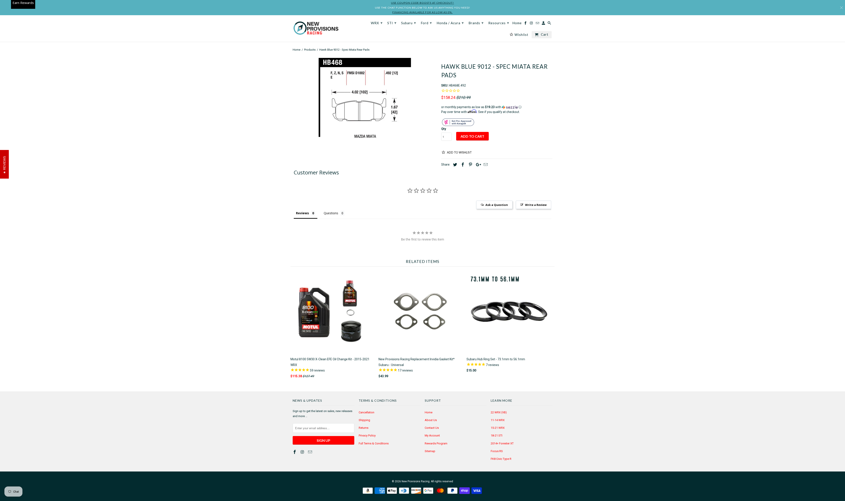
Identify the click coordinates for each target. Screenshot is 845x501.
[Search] (550, 24)
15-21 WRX (498, 427)
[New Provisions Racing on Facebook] (295, 452)
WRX (377, 22)
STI (392, 22)
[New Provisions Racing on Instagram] (302, 452)
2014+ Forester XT (502, 443)
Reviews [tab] (302, 213)
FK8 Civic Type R (501, 458)
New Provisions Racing (416, 481)
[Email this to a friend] (485, 164)
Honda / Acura (450, 22)
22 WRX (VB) (499, 412)
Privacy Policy (367, 435)
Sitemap (430, 451)
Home (428, 412)
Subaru (408, 22)
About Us (431, 420)
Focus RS (497, 451)
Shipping (364, 420)
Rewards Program (436, 443)
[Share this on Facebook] (462, 164)
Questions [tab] (331, 213)
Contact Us (432, 427)
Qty (443, 129)
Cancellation (366, 412)
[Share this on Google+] (477, 164)
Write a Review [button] (536, 205)
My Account (432, 435)
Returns (363, 427)
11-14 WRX (498, 420)
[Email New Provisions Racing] (310, 452)
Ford (426, 22)
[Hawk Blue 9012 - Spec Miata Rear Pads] (365, 98)
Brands (476, 22)
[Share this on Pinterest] (469, 164)
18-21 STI (496, 435)
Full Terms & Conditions (374, 443)
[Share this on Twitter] (454, 164)
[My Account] (544, 24)
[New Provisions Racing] (316, 28)
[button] (496, 107)
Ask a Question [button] (496, 205)
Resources (498, 22)
